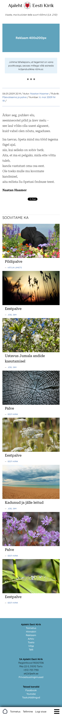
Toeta (31, 642)
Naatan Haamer (39, 93)
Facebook (31, 690)
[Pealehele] (27, 8)
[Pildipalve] (31, 257)
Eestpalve (13, 309)
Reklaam (31, 635)
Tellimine (28, 711)
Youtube (31, 693)
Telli (31, 649)
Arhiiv (31, 638)
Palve (9, 408)
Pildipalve (13, 261)
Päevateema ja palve (14, 97)
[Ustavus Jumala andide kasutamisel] (31, 351)
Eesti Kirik (43, 5)
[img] (57, 712)
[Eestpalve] (31, 304)
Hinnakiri (31, 631)
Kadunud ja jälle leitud (24, 502)
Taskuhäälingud (31, 697)
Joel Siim (12, 314)
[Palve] (31, 403)
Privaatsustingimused (31, 677)
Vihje (31, 645)
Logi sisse (40, 711)
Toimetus (31, 627)
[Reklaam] (31, 51)
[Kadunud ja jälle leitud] (31, 498)
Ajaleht (15, 5)
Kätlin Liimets (15, 267)
